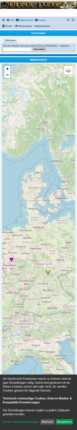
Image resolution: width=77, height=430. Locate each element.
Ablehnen (47, 421)
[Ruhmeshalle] (38, 5)
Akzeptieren (64, 421)
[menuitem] (10, 20)
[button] (11, 260)
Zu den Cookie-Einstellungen (21, 421)
